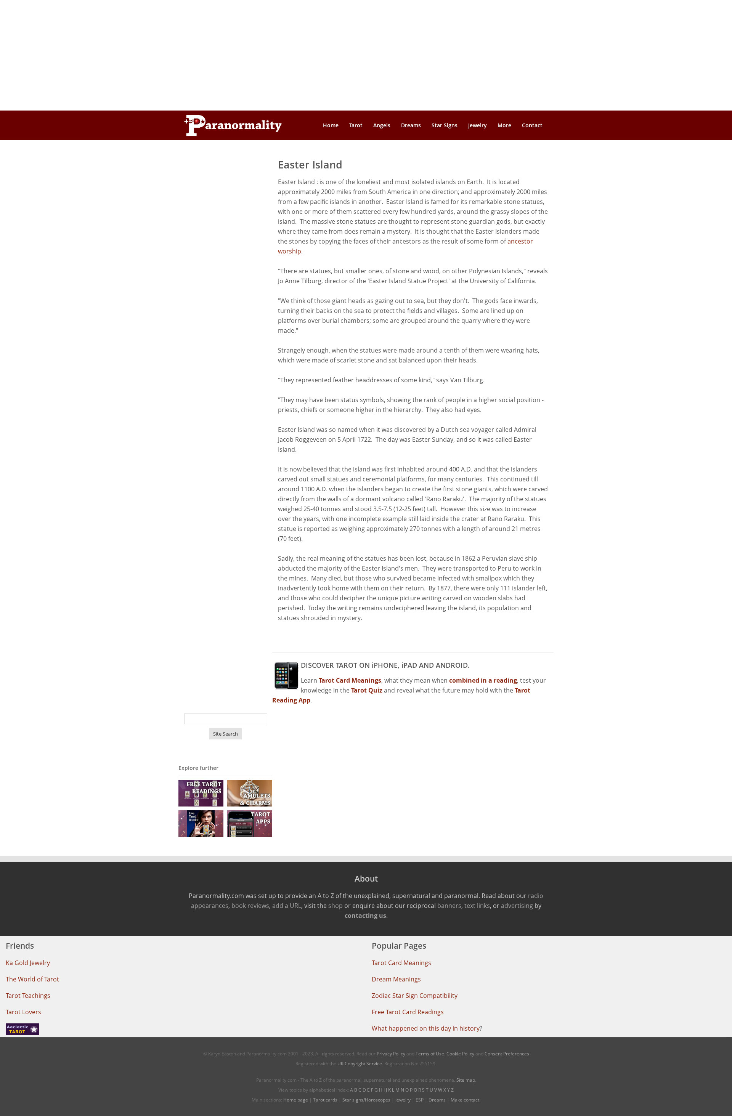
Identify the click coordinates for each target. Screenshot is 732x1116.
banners (449, 905)
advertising (517, 905)
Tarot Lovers (23, 1012)
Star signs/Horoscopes (366, 1100)
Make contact (465, 1100)
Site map (465, 1080)
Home (331, 125)
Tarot (356, 125)
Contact (532, 125)
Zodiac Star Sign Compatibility (415, 995)
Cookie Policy (460, 1053)
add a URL (286, 905)
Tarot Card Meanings (401, 963)
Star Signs (445, 125)
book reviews (250, 905)
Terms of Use (430, 1053)
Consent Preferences (507, 1053)
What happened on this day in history (426, 1028)
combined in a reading (483, 680)
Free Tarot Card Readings (408, 1012)
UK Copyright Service (359, 1063)
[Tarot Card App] (249, 823)
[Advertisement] (366, 55)
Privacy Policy (391, 1053)
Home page (295, 1100)
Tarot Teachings (28, 995)
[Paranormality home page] (233, 125)
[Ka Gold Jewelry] (249, 792)
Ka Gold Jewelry (28, 963)
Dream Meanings (396, 979)
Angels (381, 125)
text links (477, 905)
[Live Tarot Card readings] (200, 823)
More (504, 125)
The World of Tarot (32, 979)
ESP (420, 1100)
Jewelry (477, 125)
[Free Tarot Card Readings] (200, 792)
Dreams (411, 125)
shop (335, 905)
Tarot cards (325, 1100)
